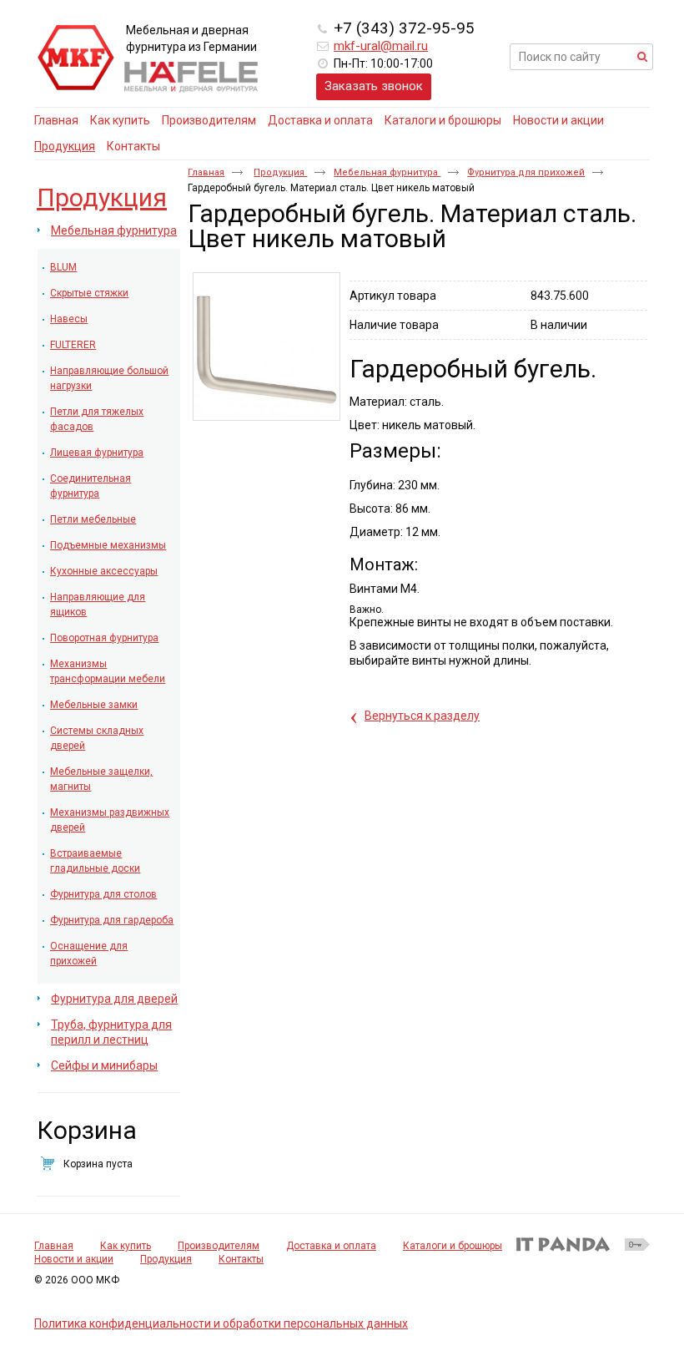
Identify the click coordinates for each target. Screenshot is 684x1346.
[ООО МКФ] (76, 58)
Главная (206, 172)
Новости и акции (73, 1259)
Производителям (218, 1246)
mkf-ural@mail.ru (381, 45)
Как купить (125, 1246)
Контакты (241, 1259)
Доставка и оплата (331, 1246)
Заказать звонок (373, 86)
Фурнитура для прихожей (526, 172)
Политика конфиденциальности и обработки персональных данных (221, 1323)
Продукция (64, 146)
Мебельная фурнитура (387, 172)
